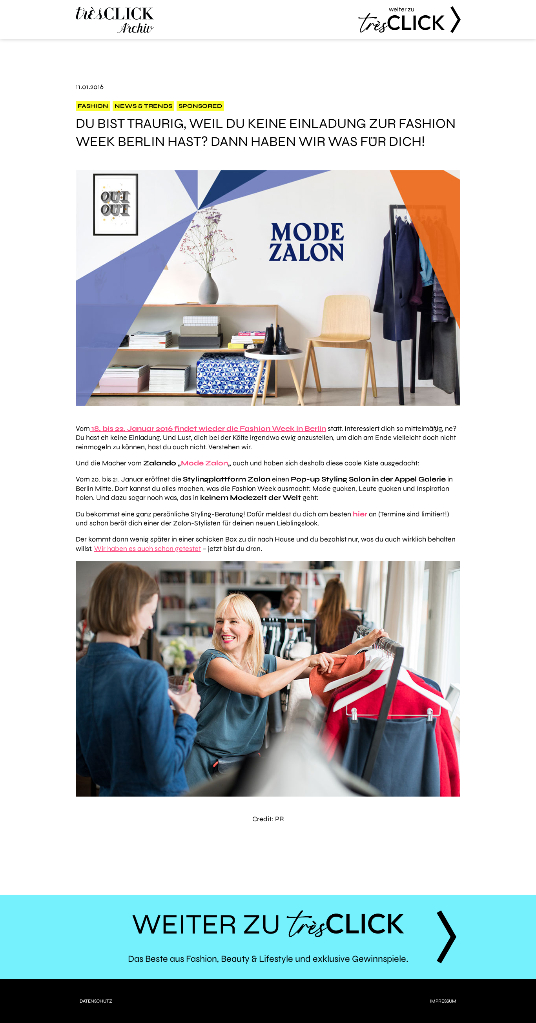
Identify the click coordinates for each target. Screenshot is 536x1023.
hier (360, 514)
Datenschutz (96, 1001)
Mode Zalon (204, 463)
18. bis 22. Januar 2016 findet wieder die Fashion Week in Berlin (208, 428)
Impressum (443, 1001)
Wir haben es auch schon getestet (147, 548)
